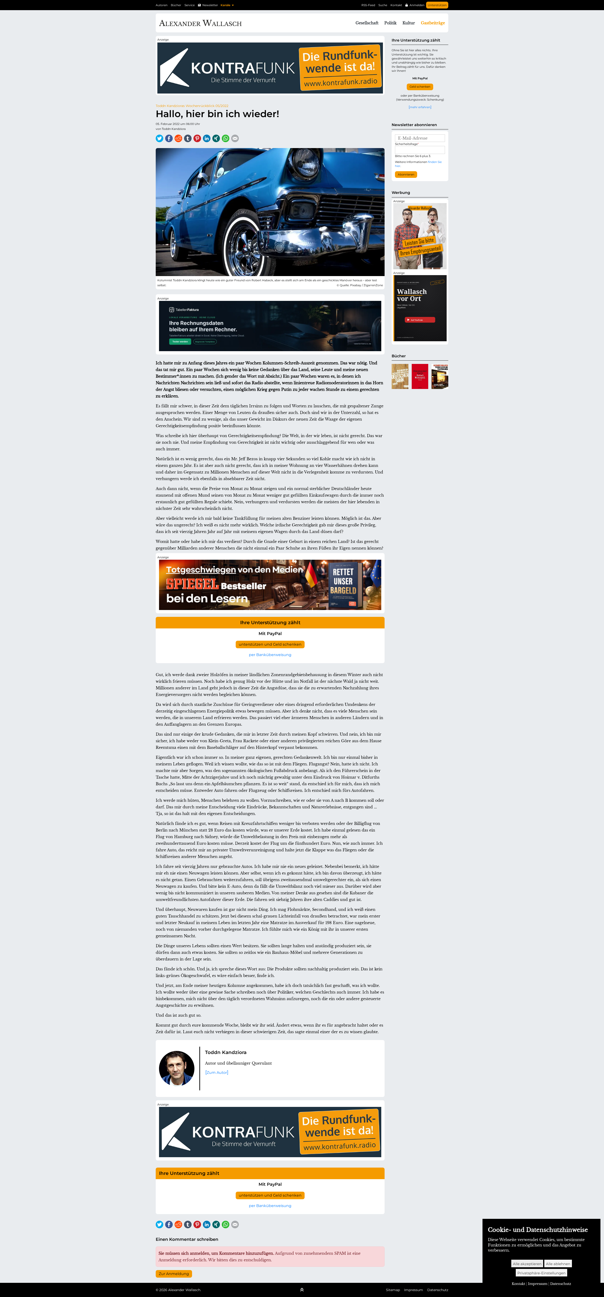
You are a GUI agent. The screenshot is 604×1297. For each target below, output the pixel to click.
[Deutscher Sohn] (400, 376)
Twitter (159, 138)
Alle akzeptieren (527, 1264)
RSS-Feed (368, 5)
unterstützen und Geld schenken (270, 644)
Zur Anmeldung (174, 1274)
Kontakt (396, 5)
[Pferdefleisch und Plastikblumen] (440, 376)
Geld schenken (420, 86)
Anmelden (417, 5)
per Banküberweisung (270, 655)
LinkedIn (206, 138)
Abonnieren (406, 174)
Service (190, 5)
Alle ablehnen (558, 1264)
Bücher (176, 5)
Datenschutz (437, 1290)
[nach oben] (302, 1290)
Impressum (413, 1290)
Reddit (178, 138)
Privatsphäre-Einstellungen (541, 1273)
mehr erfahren (420, 107)
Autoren (162, 5)
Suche (382, 5)
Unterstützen (437, 5)
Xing (216, 138)
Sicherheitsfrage (407, 144)
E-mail (235, 138)
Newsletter (210, 5)
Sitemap (393, 1290)
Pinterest (197, 138)
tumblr (188, 138)
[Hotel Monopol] (420, 376)
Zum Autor (217, 1072)
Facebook (169, 138)
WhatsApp (225, 138)
